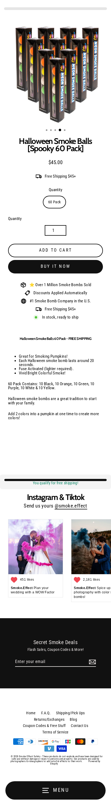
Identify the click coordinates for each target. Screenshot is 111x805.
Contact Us (79, 725)
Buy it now (55, 266)
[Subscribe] (91, 662)
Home (31, 713)
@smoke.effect (71, 506)
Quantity (55, 190)
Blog (73, 719)
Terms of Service (55, 732)
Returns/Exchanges (49, 719)
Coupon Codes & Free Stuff (44, 725)
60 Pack (54, 202)
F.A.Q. (46, 713)
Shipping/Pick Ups (70, 713)
